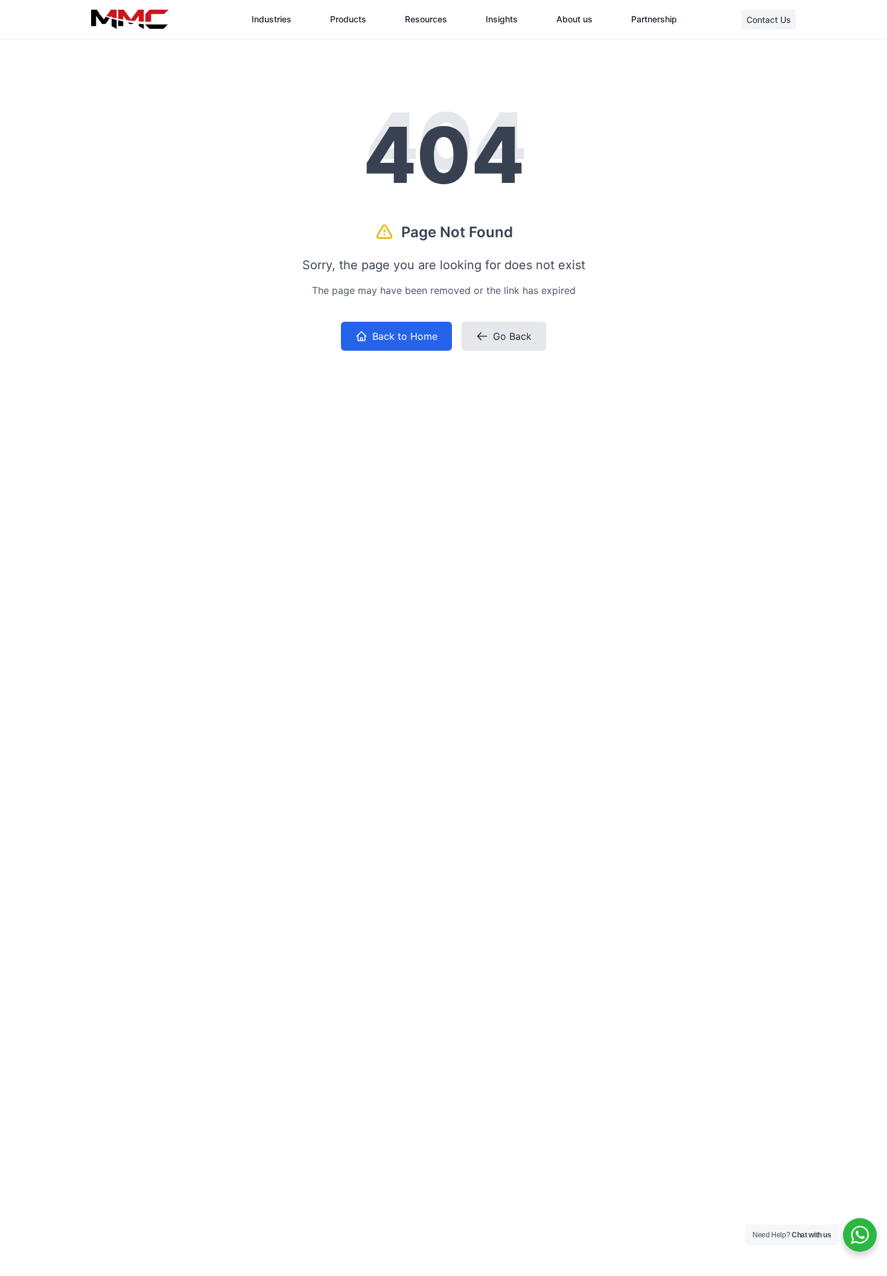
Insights (502, 19)
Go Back (512, 336)
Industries (271, 19)
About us (574, 19)
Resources (426, 19)
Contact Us (768, 19)
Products (348, 19)
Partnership (654, 19)
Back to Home (404, 336)
